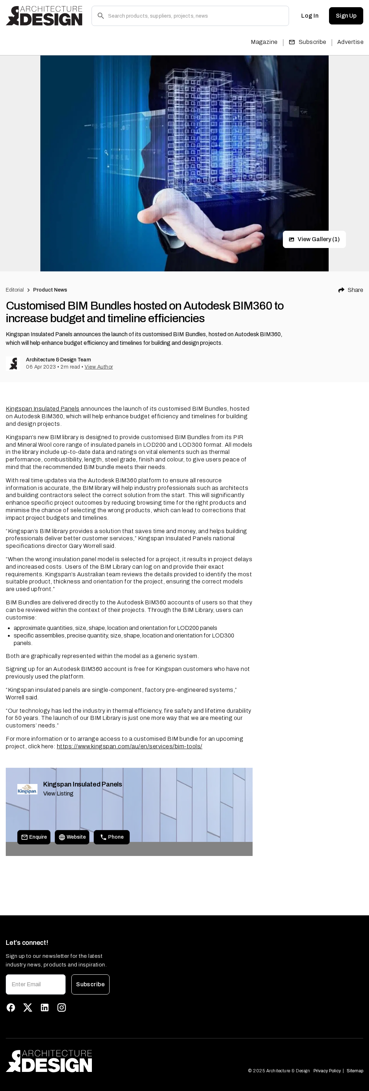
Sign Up (346, 16)
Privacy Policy (327, 1071)
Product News (50, 290)
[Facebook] (11, 1007)
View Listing (58, 793)
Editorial (15, 290)
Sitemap (355, 1071)
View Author (99, 367)
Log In (310, 16)
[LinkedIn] (45, 1007)
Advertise (350, 42)
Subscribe (312, 42)
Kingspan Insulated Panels (43, 409)
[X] (28, 1007)
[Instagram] (62, 1007)
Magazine (264, 42)
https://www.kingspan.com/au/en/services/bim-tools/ (130, 746)
